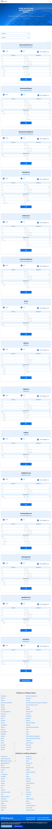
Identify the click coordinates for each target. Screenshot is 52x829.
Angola (2, 707)
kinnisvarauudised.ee (26, 134)
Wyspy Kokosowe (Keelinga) (33, 738)
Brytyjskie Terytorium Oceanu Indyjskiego (36, 702)
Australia (3, 720)
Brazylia (28, 700)
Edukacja (3, 776)
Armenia (3, 716)
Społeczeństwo (30, 798)
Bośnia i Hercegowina (31, 696)
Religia (27, 789)
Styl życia (28, 803)
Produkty (28, 778)
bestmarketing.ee (26, 90)
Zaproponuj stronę (30, 819)
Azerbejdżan (4, 725)
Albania (3, 698)
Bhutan (3, 747)
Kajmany (28, 725)
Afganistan (3, 696)
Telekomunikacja (30, 810)
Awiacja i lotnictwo (5, 758)
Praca (27, 774)
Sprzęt (27, 801)
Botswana (28, 698)
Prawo (27, 776)
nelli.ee (26, 434)
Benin (2, 742)
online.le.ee (26, 218)
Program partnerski (30, 817)
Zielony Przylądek (30, 722)
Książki (2, 803)
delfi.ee (26, 345)
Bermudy (3, 745)
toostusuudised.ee (26, 261)
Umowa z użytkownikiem (43, 817)
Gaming (3, 781)
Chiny (27, 733)
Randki (28, 785)
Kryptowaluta (4, 801)
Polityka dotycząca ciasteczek (44, 819)
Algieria (3, 700)
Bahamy (3, 727)
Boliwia (3, 749)
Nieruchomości (30, 767)
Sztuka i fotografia (30, 805)
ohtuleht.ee (26, 174)
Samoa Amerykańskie (6, 702)
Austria (2, 722)
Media (2, 810)
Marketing (3, 805)
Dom (2, 772)
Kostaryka (28, 745)
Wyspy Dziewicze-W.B (31, 704)
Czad (27, 729)
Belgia (2, 738)
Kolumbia (28, 740)
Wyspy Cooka (29, 742)
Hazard (2, 785)
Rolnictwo (28, 792)
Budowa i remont (5, 767)
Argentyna (3, 713)
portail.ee (26, 641)
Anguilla (3, 709)
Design (3, 769)
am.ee (26, 303)
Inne (2, 787)
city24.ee (26, 391)
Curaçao (28, 749)
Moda (27, 760)
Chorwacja (28, 747)
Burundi (28, 713)
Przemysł (28, 781)
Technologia (29, 807)
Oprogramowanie (30, 772)
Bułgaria (28, 709)
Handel (3, 783)
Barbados (3, 733)
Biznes (2, 765)
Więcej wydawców (26, 680)
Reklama (28, 787)
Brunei (27, 707)
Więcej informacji (6, 826)
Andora (3, 704)
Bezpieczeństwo (5, 763)
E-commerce (4, 774)
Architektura (4, 756)
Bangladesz (4, 731)
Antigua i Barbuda (5, 711)
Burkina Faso (29, 711)
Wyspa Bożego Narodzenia (33, 736)
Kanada (28, 720)
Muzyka (28, 765)
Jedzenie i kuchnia (5, 792)
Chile (27, 731)
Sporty (27, 796)
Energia (3, 778)
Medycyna (28, 756)
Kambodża (28, 716)
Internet (3, 789)
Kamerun (28, 718)
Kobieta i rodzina (5, 796)
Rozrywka (28, 794)
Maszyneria (4, 807)
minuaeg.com (26, 559)
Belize (2, 740)
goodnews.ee (26, 599)
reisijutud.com (26, 475)
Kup (26, 79)
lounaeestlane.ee (26, 515)
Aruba (2, 718)
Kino (2, 794)
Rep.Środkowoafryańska (32, 727)
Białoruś (3, 736)
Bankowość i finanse (6, 760)
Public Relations (30, 783)
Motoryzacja (29, 763)
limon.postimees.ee (26, 47)
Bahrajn (3, 729)
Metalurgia (28, 758)
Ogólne (28, 769)
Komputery (4, 798)
